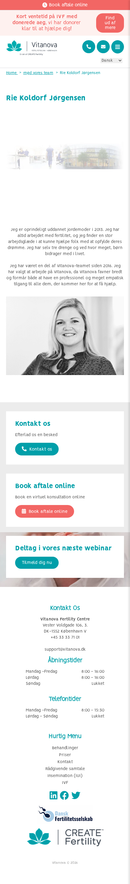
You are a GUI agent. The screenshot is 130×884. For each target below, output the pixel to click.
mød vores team (38, 73)
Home (12, 73)
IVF (65, 783)
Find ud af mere (110, 23)
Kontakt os (40, 449)
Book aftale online (47, 511)
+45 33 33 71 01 (65, 637)
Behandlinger (65, 748)
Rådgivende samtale (65, 769)
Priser (65, 755)
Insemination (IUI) (65, 776)
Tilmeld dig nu (37, 562)
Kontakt (65, 762)
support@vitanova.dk (65, 649)
